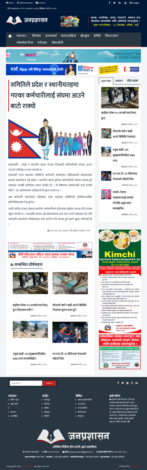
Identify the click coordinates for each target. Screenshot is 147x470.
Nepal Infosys (135, 466)
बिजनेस (36, 36)
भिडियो (46, 416)
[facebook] (118, 383)
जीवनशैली (57, 42)
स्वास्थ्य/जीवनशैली (84, 400)
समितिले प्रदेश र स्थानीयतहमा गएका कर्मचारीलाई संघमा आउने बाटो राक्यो (47, 95)
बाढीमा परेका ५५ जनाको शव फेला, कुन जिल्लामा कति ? (30, 307)
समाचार (21, 36)
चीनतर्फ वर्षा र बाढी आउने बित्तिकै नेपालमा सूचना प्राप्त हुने (69, 307)
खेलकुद (84, 36)
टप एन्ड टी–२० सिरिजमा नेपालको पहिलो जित (69, 356)
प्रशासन (119, 81)
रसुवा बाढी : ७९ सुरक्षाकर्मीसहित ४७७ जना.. (124, 155)
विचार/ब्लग (111, 36)
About (11, 3)
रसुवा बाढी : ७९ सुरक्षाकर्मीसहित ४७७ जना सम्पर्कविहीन (29, 356)
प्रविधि (97, 36)
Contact (42, 3)
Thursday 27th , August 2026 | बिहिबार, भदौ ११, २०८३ (32, 8)
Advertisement (26, 3)
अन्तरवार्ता (51, 36)
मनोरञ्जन (42, 42)
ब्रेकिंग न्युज (14, 400)
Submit (49, 383)
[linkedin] (137, 383)
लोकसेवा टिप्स (25, 42)
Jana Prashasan (27, 466)
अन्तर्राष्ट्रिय (14, 416)
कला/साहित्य (68, 36)
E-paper (135, 3)
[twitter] (122, 383)
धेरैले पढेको (132, 81)
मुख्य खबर (106, 81)
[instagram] (132, 383)
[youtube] (127, 383)
